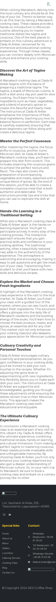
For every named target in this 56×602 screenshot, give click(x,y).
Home (5, 533)
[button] (3, 3)
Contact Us (8, 572)
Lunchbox (7, 553)
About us (7, 538)
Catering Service (11, 557)
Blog (4, 567)
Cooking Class (10, 562)
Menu (5, 543)
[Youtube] (10, 515)
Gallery (6, 548)
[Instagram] (4, 515)
